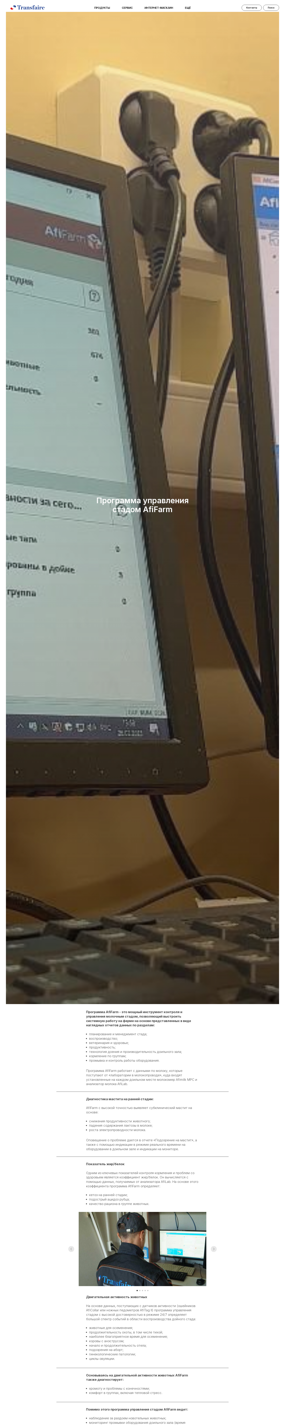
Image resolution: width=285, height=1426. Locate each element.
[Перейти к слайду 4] (145, 1290)
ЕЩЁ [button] (188, 7)
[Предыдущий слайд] (71, 1249)
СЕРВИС (127, 7)
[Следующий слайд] (214, 1249)
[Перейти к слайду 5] (147, 1290)
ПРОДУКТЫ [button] (102, 7)
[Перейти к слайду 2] (139, 1290)
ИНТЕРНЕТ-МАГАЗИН (159, 7)
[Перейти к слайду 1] (137, 1290)
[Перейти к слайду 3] (142, 1290)
